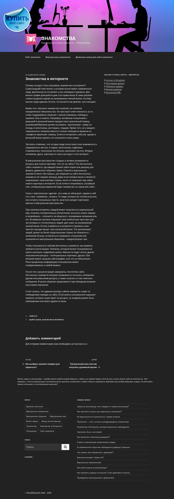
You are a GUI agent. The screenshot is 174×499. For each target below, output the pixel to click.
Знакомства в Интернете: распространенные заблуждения (103, 426)
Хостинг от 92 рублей (115, 80)
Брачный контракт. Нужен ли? (90, 457)
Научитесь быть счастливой (89, 431)
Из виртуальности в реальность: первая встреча (98, 416)
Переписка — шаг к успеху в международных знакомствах (103, 421)
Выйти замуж (35, 320)
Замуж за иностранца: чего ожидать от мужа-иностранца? (103, 406)
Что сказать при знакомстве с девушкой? (95, 452)
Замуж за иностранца (50, 421)
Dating (42, 75)
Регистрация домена (115, 83)
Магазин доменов (114, 89)
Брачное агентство (34, 406)
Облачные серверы (114, 86)
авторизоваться (79, 343)
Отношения (31, 431)
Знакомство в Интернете (53, 320)
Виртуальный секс (58, 416)
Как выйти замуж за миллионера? (92, 467)
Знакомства (58, 38)
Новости (33, 316)
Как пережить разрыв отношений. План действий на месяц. (103, 472)
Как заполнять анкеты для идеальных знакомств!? (99, 411)
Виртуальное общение (36, 416)
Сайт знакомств (32, 57)
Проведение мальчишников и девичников (95, 477)
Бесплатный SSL (113, 92)
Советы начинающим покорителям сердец (96, 442)
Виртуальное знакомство (37, 411)
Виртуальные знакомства (58, 57)
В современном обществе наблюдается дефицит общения (103, 447)
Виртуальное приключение (89, 462)
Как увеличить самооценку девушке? (93, 437)
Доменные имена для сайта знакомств (94, 57)
